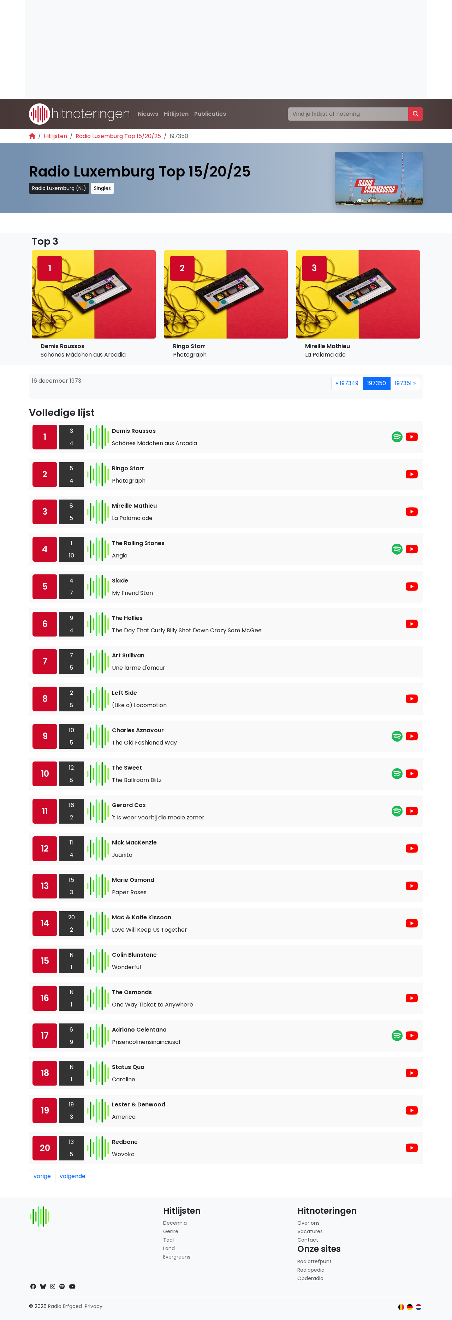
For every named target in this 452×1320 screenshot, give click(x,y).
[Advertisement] (226, 49)
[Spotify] (397, 439)
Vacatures (310, 1231)
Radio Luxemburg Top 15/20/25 (118, 136)
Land (169, 1248)
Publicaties (210, 114)
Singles (102, 188)
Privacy (93, 1306)
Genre (170, 1231)
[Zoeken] (415, 114)
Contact (307, 1239)
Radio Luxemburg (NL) (59, 188)
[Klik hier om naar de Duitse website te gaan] (410, 1307)
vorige (42, 1176)
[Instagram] (52, 1286)
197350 (376, 383)
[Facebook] (33, 1286)
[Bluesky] (43, 1286)
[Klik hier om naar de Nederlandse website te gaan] (419, 1307)
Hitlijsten (176, 114)
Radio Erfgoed (65, 1306)
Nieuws (148, 114)
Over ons (308, 1222)
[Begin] (32, 136)
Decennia (175, 1222)
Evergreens (176, 1256)
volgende (72, 1176)
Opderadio (310, 1278)
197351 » (405, 383)
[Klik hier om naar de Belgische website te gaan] (401, 1307)
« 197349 (347, 383)
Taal (168, 1239)
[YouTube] (412, 439)
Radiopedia (311, 1269)
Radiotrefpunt (314, 1261)
